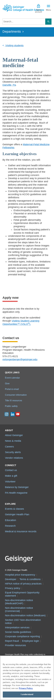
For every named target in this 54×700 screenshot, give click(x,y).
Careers (9, 446)
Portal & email (12, 389)
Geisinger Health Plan (17, 514)
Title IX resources (13, 400)
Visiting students (14, 45)
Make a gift (11, 475)
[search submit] (48, 22)
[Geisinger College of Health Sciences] (14, 8)
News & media (13, 440)
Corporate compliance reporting (22, 636)
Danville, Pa (9, 85)
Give (7, 383)
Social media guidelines (18, 632)
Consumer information (16, 395)
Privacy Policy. (26, 688)
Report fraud (12, 641)
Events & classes (14, 508)
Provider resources (15, 645)
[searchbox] (23, 22)
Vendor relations (14, 457)
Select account (38, 11)
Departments (11, 31)
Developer (10, 579)
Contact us (11, 470)
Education (10, 520)
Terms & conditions (30, 579)
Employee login (30, 641)
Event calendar (12, 377)
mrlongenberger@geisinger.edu (19, 359)
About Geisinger (14, 435)
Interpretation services (17, 627)
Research (10, 525)
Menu (48, 10)
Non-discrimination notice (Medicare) (25, 615)
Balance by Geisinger (17, 487)
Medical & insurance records (20, 531)
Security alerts (13, 452)
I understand (27, 694)
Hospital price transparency (20, 574)
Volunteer (10, 481)
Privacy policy (12, 588)
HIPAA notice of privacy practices (23, 583)
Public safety (11, 406)
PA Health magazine (16, 492)
